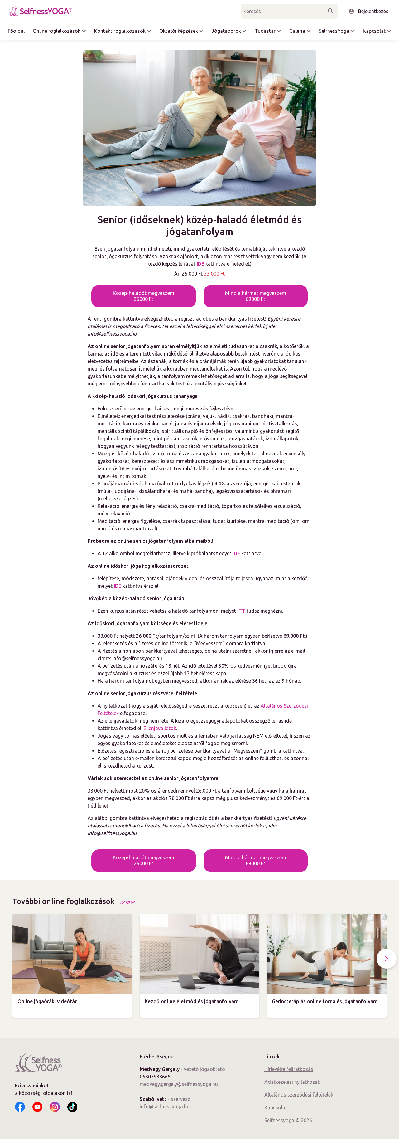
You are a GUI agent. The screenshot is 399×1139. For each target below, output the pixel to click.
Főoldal (16, 31)
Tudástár (265, 31)
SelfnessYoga (334, 31)
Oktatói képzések (178, 31)
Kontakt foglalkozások (120, 31)
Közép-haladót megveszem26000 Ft (143, 296)
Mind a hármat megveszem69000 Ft (255, 296)
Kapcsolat (374, 31)
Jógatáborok (226, 31)
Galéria (297, 31)
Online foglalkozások (56, 31)
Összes (127, 902)
